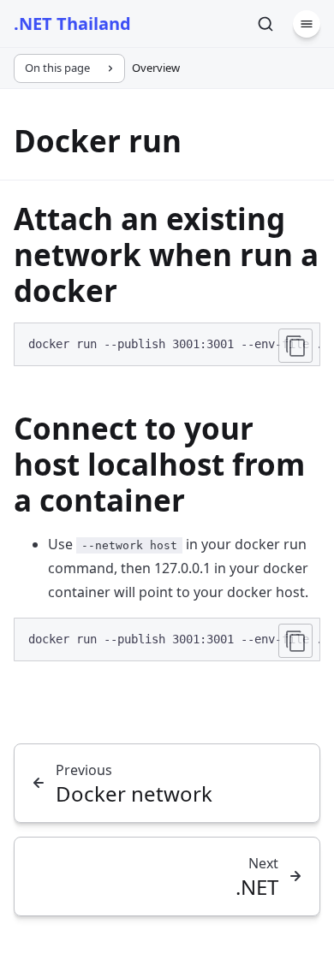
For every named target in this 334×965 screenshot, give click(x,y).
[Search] (265, 24)
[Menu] (306, 24)
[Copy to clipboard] (295, 346)
